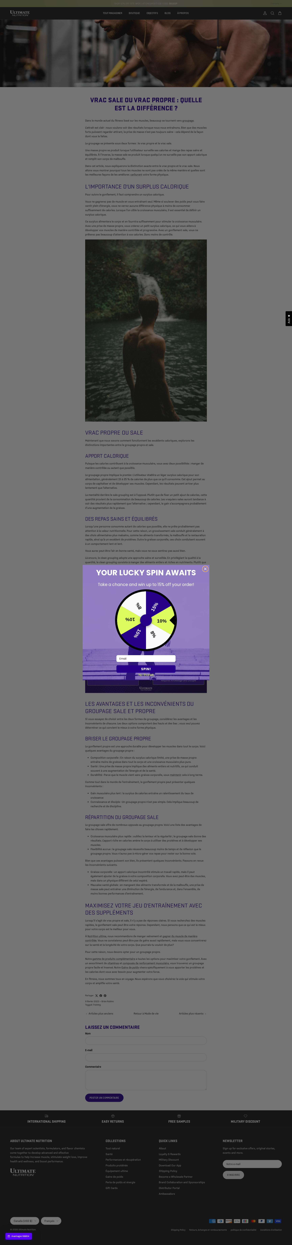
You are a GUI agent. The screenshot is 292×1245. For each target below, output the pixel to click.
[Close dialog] (205, 569)
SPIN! (146, 669)
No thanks (146, 674)
